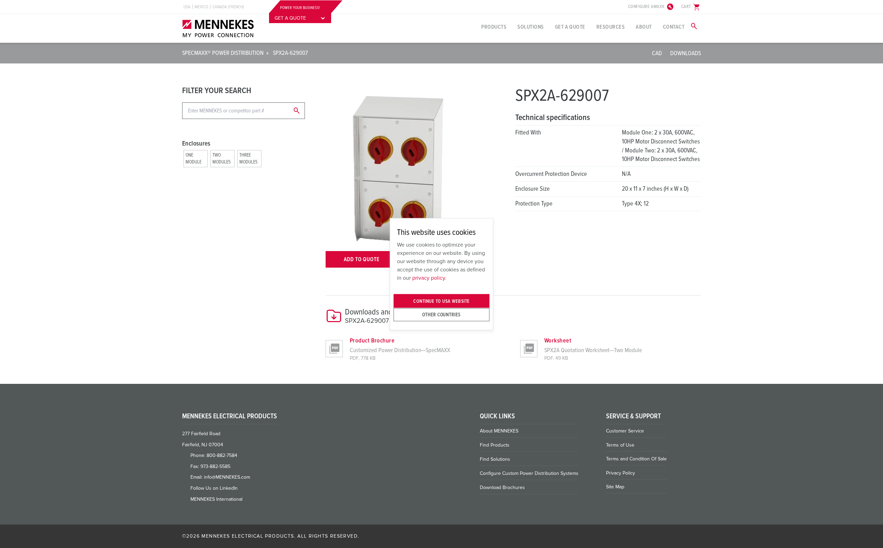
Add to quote (362, 259)
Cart (691, 7)
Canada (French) (228, 7)
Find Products (494, 445)
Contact (673, 26)
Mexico (201, 7)
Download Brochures (502, 487)
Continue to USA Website (441, 301)
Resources (610, 26)
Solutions (530, 26)
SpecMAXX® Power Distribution (223, 53)
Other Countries (441, 315)
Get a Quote (570, 26)
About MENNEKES (499, 431)
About (644, 26)
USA (186, 7)
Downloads (685, 53)
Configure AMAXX (651, 7)
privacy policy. (429, 278)
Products (493, 26)
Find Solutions (495, 459)
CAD (657, 53)
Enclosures (196, 143)
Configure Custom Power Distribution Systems (529, 473)
